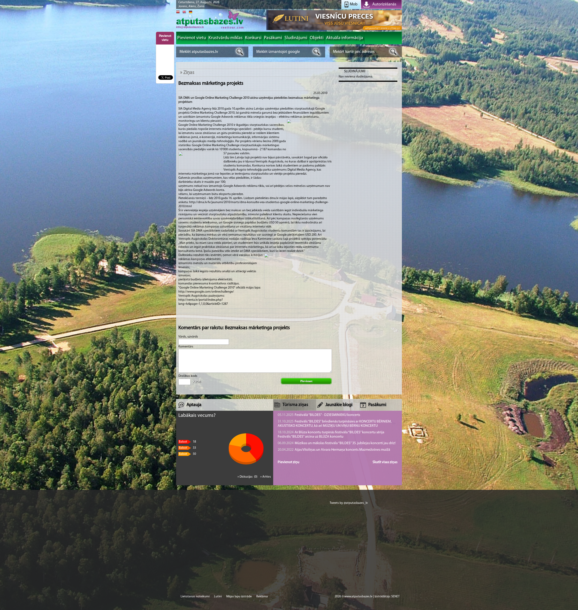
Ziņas (188, 72)
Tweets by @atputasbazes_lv (349, 503)
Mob (353, 4)
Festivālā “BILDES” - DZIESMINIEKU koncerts (319, 415)
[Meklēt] (239, 52)
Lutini (218, 596)
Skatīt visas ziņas (385, 462)
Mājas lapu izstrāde (239, 596)
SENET (395, 596)
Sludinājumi (354, 71)
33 (187, 448)
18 (187, 441)
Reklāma (262, 596)
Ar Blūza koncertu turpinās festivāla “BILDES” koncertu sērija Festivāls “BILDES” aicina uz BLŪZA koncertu (331, 435)
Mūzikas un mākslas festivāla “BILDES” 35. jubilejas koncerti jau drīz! (337, 443)
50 (187, 454)
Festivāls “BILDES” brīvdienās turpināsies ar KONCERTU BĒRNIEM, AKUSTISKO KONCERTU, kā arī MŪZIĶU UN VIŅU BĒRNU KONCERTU (335, 424)
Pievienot (306, 381)
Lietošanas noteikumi (195, 596)
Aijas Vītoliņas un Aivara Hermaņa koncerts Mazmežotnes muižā (334, 450)
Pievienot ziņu (288, 462)
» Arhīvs (265, 477)
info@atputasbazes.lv (190, 27)
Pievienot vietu (165, 38)
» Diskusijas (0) (248, 477)
